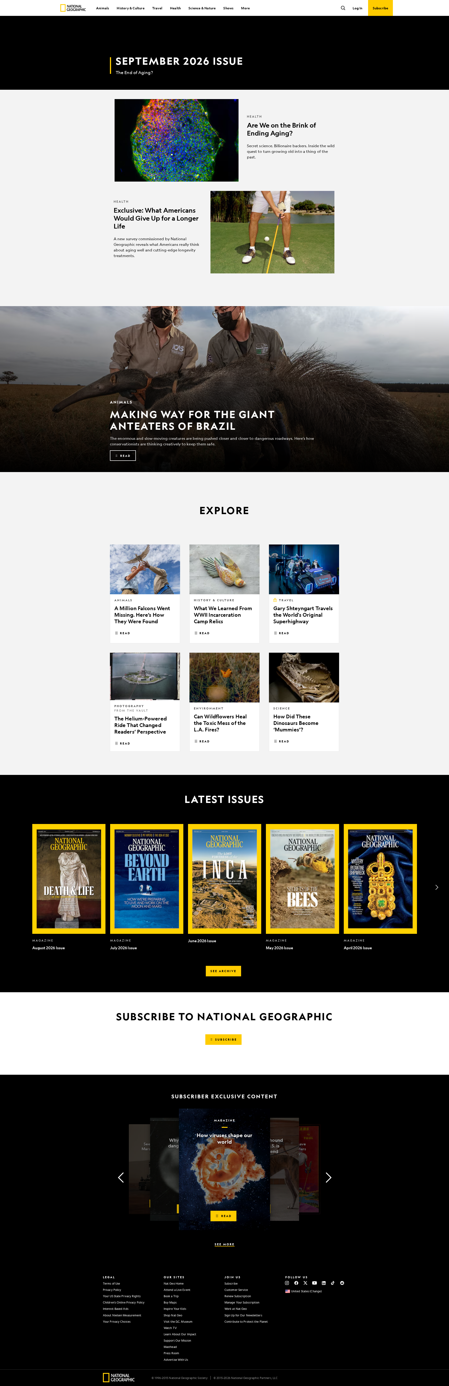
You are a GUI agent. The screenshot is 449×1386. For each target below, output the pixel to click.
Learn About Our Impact (180, 1334)
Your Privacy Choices (116, 1321)
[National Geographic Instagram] (287, 1283)
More (245, 8)
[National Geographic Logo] (119, 1380)
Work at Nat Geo (235, 1309)
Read (125, 633)
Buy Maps (170, 1302)
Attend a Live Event (177, 1290)
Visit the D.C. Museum (178, 1321)
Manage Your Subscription (241, 1302)
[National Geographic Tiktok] (333, 1283)
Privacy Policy (112, 1290)
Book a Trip (171, 1296)
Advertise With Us (176, 1359)
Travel (157, 8)
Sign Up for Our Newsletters (243, 1315)
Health (175, 8)
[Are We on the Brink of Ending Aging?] (224, 140)
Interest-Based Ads (115, 1309)
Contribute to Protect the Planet (246, 1321)
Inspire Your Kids (175, 1309)
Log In (357, 8)
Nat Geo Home (174, 1283)
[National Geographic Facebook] (296, 1283)
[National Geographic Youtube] (315, 1283)
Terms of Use (111, 1283)
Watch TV (170, 1328)
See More (225, 1244)
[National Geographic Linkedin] (324, 1283)
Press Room (171, 1353)
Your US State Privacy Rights (122, 1296)
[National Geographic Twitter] (305, 1283)
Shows (228, 8)
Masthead (170, 1347)
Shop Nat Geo (173, 1315)
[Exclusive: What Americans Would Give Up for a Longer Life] (224, 232)
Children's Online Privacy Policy (124, 1302)
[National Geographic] (73, 8)
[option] (68, 887)
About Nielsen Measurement (122, 1315)
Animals (102, 8)
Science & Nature (202, 8)
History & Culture (130, 8)
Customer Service (236, 1290)
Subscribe (231, 1283)
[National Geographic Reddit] (342, 1283)
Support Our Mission (177, 1340)
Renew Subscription (237, 1296)
